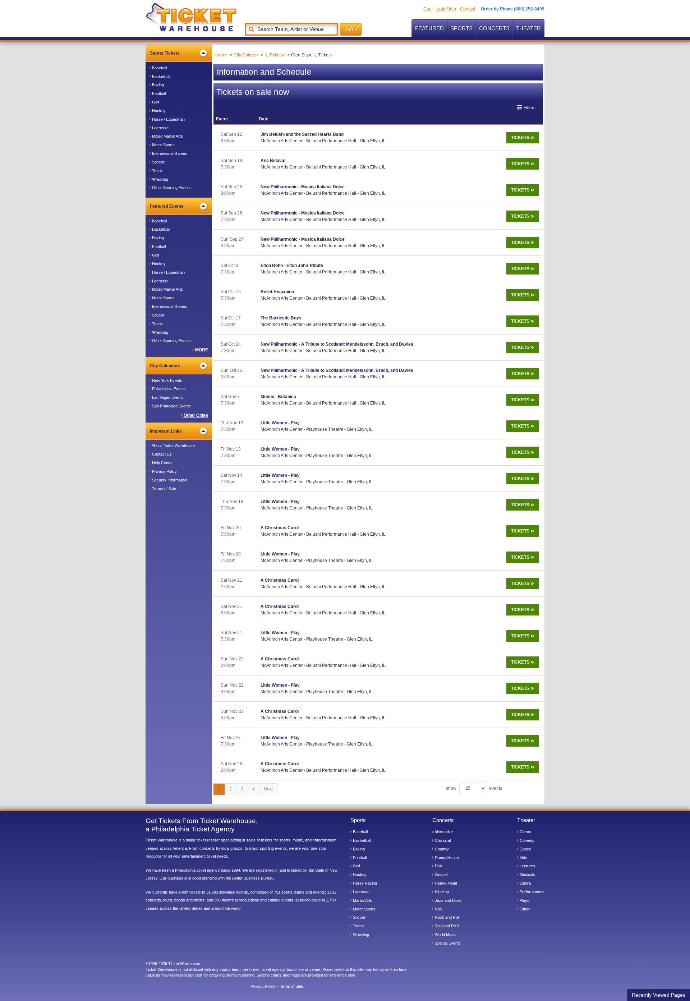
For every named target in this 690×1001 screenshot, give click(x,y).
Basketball (160, 76)
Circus (525, 832)
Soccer (158, 162)
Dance (525, 849)
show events (474, 788)
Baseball (159, 68)
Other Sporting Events (171, 187)
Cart (427, 8)
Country (441, 849)
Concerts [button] (494, 28)
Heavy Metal (445, 883)
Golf (155, 102)
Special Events (447, 943)
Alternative (443, 832)
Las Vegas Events (167, 397)
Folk (438, 866)
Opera (525, 883)
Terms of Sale (163, 488)
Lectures (527, 866)
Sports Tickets (165, 53)
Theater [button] (528, 28)
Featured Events (167, 206)
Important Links (166, 431)
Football (158, 93)
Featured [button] (429, 28)
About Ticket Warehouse (173, 445)
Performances (531, 892)
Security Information (169, 480)
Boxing (157, 85)
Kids (523, 857)
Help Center (162, 463)
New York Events (166, 380)
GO (350, 29)
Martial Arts (362, 900)
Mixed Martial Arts (167, 136)
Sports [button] (461, 28)
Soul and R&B (446, 926)
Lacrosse (160, 128)
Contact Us (161, 454)
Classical (442, 840)
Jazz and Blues (448, 900)
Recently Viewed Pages (658, 995)
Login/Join (446, 8)
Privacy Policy (164, 471)
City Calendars (165, 365)
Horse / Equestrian (168, 119)
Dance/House (446, 857)
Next (268, 789)
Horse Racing (364, 883)
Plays (524, 900)
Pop (438, 909)
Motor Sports (163, 145)
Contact (467, 8)
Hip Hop (441, 892)
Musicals (527, 874)
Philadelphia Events (168, 389)
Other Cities (195, 415)
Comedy (526, 840)
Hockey (158, 111)
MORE (201, 349)
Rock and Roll (446, 917)
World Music (445, 934)
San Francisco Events (171, 406)
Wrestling (159, 179)
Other (524, 909)
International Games (169, 153)
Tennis (157, 171)
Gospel (440, 874)
